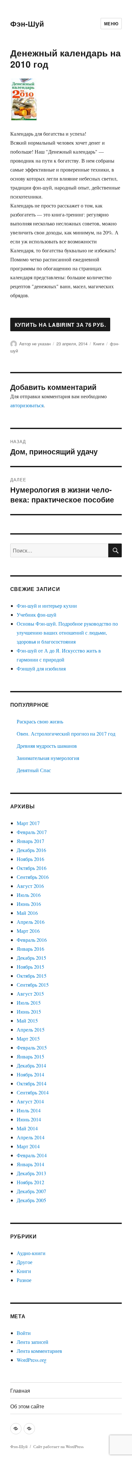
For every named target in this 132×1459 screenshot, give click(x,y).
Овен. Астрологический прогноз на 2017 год (66, 733)
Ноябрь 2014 (30, 1074)
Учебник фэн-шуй (36, 614)
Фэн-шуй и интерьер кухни (47, 605)
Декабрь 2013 (31, 1173)
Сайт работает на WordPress (58, 1446)
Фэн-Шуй (27, 23)
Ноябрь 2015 (30, 966)
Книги (98, 344)
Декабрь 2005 (31, 1200)
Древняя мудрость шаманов (47, 745)
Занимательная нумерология (48, 758)
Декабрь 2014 (31, 1065)
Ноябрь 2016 (30, 859)
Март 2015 (28, 1038)
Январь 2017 (30, 841)
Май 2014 (27, 1128)
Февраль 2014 (32, 1155)
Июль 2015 (29, 1002)
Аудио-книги (31, 1253)
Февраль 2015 (32, 1047)
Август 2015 (30, 993)
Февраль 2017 (32, 832)
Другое (24, 1262)
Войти (24, 1332)
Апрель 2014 (31, 1137)
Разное (24, 1280)
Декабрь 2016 (31, 850)
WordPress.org (31, 1359)
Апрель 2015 (31, 1029)
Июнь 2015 (29, 1011)
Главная (20, 1390)
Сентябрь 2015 (33, 984)
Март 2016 (28, 930)
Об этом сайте (27, 1406)
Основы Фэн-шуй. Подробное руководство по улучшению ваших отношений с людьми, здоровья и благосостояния (67, 632)
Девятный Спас (34, 770)
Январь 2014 (30, 1164)
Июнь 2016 (29, 903)
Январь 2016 (30, 948)
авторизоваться (27, 405)
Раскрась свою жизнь (40, 721)
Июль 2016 (29, 894)
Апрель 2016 (31, 921)
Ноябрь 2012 (30, 1182)
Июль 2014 (29, 1110)
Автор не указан (35, 344)
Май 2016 (27, 912)
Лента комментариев (39, 1350)
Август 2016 (30, 885)
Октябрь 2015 (31, 975)
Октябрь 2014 (31, 1083)
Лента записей (32, 1341)
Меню (111, 24)
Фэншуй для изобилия (41, 668)
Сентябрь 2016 (33, 876)
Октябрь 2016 (31, 867)
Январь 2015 (30, 1056)
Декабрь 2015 (31, 957)
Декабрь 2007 (31, 1191)
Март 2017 (28, 823)
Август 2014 (30, 1101)
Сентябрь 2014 (33, 1092)
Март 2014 (28, 1146)
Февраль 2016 (32, 939)
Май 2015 (27, 1020)
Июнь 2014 (29, 1119)
